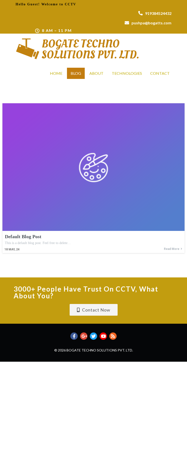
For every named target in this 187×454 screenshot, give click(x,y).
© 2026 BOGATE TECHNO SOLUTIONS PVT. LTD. (93, 350)
